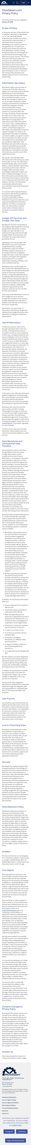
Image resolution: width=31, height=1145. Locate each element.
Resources (5, 1111)
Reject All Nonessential (15, 1141)
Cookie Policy (6, 423)
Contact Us (5, 1113)
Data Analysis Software (9, 1105)
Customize (22, 1132)
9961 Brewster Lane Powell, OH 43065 (7, 1083)
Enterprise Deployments (9, 1097)
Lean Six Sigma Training (9, 1100)
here (24, 1058)
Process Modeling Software (10, 1108)
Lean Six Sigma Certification (10, 1102)
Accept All (9, 1132)
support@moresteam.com (10, 910)
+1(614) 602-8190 (7, 1086)
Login (23, 2)
